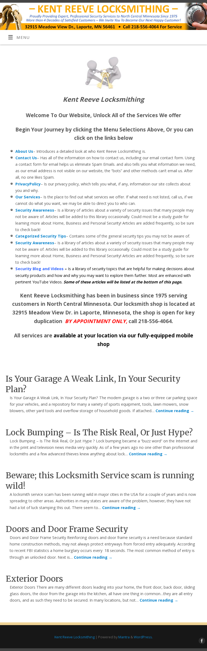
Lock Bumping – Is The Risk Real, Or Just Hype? (99, 432)
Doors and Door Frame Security (67, 529)
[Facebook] (200, 11)
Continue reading (175, 410)
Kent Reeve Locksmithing (74, 637)
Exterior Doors (34, 579)
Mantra (124, 637)
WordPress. (143, 637)
